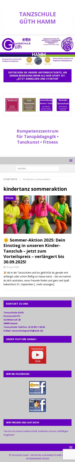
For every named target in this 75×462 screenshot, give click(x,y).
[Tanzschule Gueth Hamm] (37, 63)
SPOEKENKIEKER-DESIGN (37, 458)
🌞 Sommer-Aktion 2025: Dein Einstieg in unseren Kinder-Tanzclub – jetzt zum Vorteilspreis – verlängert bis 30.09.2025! (34, 251)
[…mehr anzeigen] (44, 284)
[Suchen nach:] (37, 168)
